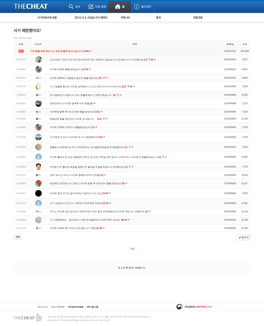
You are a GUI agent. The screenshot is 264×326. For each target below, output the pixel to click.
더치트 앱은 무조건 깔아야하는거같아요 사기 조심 (77, 193)
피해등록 (96, 6)
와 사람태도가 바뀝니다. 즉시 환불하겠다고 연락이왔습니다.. (83, 95)
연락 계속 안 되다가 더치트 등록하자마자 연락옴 (76, 175)
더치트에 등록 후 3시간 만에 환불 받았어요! (75, 111)
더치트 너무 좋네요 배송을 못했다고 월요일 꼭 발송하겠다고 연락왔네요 (89, 167)
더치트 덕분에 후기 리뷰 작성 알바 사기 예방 (74, 228)
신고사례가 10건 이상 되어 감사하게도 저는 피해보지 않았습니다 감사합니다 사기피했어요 (98, 59)
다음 (132, 248)
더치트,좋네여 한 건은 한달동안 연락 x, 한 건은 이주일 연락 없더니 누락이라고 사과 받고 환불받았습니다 (105, 157)
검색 (73, 6)
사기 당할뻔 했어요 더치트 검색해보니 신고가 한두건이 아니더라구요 (88, 86)
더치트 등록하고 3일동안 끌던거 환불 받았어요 (76, 78)
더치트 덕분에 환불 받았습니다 (67, 69)
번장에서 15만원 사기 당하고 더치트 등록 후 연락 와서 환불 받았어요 (87, 183)
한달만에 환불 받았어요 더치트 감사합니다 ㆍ (76, 119)
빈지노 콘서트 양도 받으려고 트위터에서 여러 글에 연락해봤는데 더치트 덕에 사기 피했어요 (99, 211)
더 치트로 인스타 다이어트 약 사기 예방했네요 (76, 137)
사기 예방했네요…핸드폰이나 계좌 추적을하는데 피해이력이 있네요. (87, 219)
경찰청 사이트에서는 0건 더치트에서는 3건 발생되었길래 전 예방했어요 (88, 147)
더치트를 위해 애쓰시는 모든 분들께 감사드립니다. (60, 51)
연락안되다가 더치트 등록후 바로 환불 (71, 103)
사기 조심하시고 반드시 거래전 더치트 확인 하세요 (78, 203)
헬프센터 (142, 6)
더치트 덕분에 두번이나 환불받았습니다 (72, 127)
